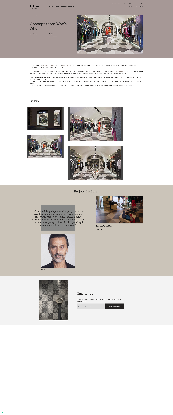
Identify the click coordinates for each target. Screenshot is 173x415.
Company (129, 6)
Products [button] (51, 6)
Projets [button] (57, 6)
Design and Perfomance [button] (67, 6)
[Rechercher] (136, 3)
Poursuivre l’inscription (114, 306)
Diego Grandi (139, 71)
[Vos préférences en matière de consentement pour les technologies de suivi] (2, 412)
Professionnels (139, 6)
